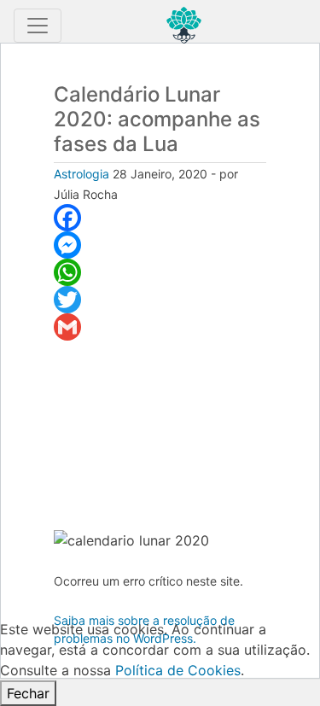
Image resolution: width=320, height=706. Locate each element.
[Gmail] (160, 327)
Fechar (28, 693)
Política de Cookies (178, 670)
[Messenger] (160, 245)
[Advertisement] (160, 434)
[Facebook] (160, 217)
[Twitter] (160, 299)
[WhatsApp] (160, 272)
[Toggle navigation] (37, 26)
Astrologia (81, 173)
